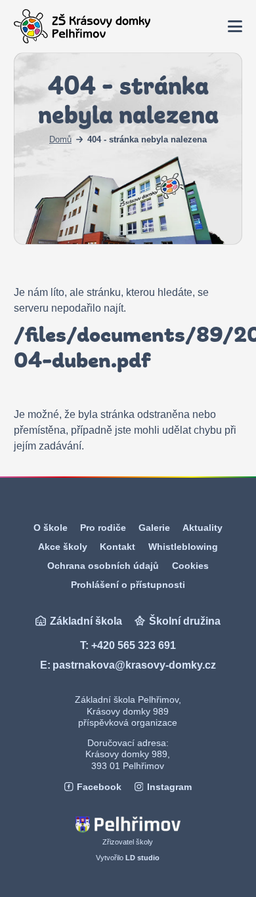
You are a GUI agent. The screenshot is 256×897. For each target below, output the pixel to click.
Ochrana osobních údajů (103, 565)
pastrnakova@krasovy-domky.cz (134, 665)
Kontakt (117, 546)
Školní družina (185, 621)
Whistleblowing (183, 546)
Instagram (169, 787)
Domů (60, 139)
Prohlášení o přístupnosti (128, 584)
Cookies (190, 565)
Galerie (154, 527)
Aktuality (202, 527)
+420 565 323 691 (133, 645)
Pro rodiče (103, 527)
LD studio (142, 858)
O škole (50, 527)
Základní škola (86, 621)
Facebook (99, 787)
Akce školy (62, 546)
